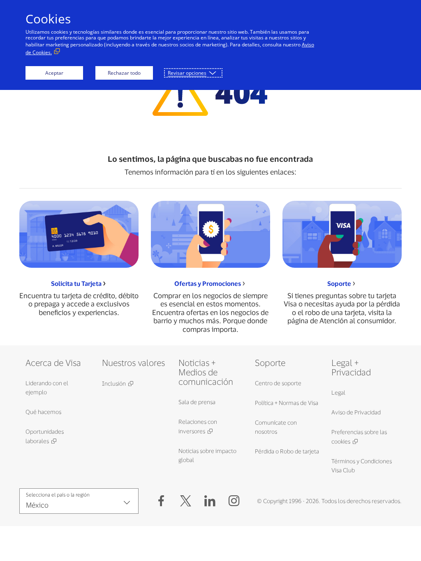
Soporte (339, 283)
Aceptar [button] (54, 72)
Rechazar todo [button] (124, 72)
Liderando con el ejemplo (46, 387)
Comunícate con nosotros (276, 427)
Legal (338, 392)
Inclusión (114, 383)
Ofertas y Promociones (207, 283)
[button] (186, 501)
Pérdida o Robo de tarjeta (287, 451)
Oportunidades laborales (44, 436)
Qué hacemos (43, 411)
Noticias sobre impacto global (207, 455)
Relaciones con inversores (197, 426)
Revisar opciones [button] (187, 72)
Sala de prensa (196, 401)
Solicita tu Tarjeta (76, 283)
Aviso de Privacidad (356, 412)
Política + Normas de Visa (286, 402)
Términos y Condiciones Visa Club (361, 466)
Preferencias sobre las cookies (359, 436)
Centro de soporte (278, 382)
